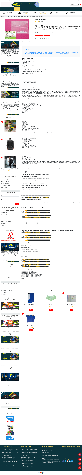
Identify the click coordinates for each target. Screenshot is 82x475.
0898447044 (7, 0)
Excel (44, 92)
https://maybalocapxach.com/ (30, 273)
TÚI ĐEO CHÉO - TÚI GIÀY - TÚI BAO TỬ (29, 159)
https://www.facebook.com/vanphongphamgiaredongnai (35, 223)
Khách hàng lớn (26, 172)
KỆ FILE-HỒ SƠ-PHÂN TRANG (27, 108)
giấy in (77, 91)
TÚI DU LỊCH (24, 156)
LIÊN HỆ (2, 225)
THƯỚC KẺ (24, 127)
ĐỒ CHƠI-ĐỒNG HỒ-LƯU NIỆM (27, 140)
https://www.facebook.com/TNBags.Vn (32, 249)
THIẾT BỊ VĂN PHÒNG (5, 181)
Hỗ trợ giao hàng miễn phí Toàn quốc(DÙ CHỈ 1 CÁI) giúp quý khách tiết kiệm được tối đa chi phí (39, 168)
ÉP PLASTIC (24, 122)
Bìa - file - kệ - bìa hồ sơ (31, 16)
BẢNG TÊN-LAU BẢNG (26, 130)
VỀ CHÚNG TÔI (4, 212)
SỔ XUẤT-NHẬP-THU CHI (26, 113)
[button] (70, 1)
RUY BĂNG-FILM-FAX (26, 136)
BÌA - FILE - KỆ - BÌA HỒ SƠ (27, 106)
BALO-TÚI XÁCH (4, 294)
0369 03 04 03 (25, 260)
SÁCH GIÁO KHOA (25, 147)
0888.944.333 (26, 216)
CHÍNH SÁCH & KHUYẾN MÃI (6, 221)
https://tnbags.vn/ (28, 245)
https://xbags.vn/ (27, 247)
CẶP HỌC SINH (25, 155)
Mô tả (23, 41)
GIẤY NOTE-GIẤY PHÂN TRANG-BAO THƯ (29, 103)
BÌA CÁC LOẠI (24, 107)
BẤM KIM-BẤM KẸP (25, 123)
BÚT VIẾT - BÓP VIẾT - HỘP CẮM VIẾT (29, 114)
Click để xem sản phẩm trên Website (30, 82)
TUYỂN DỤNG (3, 223)
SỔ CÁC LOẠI (24, 110)
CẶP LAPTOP (24, 154)
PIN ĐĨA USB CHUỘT (26, 137)
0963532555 (12, 0)
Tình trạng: (37, 32)
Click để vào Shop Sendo (31, 227)
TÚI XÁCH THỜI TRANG (26, 157)
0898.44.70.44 (25, 211)
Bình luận (28, 41)
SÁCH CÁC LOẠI (25, 144)
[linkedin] (70, 461)
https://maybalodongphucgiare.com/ (31, 272)
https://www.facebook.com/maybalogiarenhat (33, 275)
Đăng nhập (75, 0)
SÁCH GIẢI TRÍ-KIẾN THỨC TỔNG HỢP (29, 146)
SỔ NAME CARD (25, 111)
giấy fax (46, 92)
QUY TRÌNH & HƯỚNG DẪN (6, 214)
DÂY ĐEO (24, 121)
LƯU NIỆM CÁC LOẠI (26, 143)
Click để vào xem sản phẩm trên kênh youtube (33, 228)
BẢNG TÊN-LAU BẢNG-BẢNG (27, 129)
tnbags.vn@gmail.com (28, 242)
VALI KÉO (24, 158)
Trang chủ (2, 16)
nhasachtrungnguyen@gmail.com (26, 0)
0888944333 (18, 0)
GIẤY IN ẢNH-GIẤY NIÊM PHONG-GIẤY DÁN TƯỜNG (31, 105)
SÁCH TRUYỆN (25, 148)
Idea (41, 92)
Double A (27, 92)
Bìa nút (26, 69)
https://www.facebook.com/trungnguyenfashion (33, 276)
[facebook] (63, 461)
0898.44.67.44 (25, 233)
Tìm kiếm (17, 204)
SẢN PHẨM (7, 16)
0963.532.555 (25, 236)
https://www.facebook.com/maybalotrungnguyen (34, 274)
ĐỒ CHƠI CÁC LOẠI (25, 141)
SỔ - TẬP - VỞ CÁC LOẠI (26, 109)
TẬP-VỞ (23, 112)
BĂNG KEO (24, 120)
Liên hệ (42, 35)
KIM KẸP (23, 125)
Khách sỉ (25, 171)
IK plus (39, 92)
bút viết (70, 92)
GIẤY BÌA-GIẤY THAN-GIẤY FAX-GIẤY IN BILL (30, 104)
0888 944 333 (26, 265)
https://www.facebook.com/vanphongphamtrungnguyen (35, 222)
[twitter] (65, 461)
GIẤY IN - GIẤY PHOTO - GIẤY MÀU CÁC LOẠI (30, 101)
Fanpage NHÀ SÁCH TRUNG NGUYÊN (71, 446)
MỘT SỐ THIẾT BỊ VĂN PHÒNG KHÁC (29, 138)
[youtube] (67, 461)
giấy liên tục (50, 92)
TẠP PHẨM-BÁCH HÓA (26, 139)
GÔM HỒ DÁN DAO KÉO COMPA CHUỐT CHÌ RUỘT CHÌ (32, 128)
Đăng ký (80, 0)
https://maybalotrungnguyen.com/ (30, 271)
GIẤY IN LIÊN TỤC (25, 102)
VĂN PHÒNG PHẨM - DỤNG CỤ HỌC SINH (18, 16)
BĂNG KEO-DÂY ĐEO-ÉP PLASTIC (28, 119)
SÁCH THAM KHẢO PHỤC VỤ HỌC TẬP (29, 145)
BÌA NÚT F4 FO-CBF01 (27, 49)
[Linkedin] (43, 38)
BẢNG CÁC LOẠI (25, 131)
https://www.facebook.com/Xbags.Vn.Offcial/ (33, 251)
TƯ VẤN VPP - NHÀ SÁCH (6, 216)
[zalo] (72, 461)
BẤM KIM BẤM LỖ (25, 124)
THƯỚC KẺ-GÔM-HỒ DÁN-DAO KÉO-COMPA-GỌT (31, 126)
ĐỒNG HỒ (24, 142)
